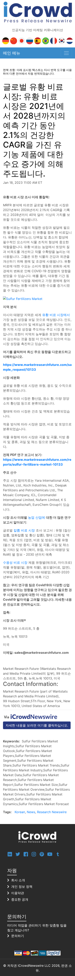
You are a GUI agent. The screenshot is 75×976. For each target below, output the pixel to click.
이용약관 (17, 893)
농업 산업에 (36, 517)
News (31, 812)
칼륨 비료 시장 (24, 530)
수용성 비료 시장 (15, 562)
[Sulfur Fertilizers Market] (22, 298)
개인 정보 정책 (21, 887)
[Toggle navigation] (66, 53)
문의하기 (17, 936)
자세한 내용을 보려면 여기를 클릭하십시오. (37, 725)
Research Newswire (52, 812)
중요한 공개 (19, 899)
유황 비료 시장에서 (56, 315)
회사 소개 (18, 880)
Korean (20, 812)
